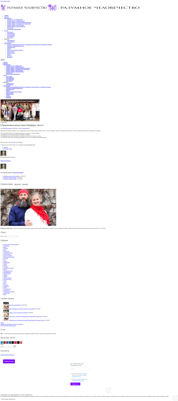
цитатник (5, 284)
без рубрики (6, 245)
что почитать (6, 290)
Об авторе (5, 147)
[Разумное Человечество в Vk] (7, 342)
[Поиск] (14, 346)
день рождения (6, 254)
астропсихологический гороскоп (11, 244)
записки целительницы (8, 257)
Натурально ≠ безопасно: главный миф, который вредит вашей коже (25, 316)
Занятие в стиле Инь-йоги (15, 305)
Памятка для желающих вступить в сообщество (12, 324)
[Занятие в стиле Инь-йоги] (6, 305)
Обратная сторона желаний (9, 177)
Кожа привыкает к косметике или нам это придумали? (22, 308)
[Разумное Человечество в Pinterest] (21, 342)
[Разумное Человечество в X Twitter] (18, 342)
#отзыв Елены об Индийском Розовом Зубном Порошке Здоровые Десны (26, 320)
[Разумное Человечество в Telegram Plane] (2, 342)
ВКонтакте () (18, 184)
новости (5, 264)
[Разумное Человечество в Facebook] (10, 342)
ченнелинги (6, 286)
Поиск (2, 344)
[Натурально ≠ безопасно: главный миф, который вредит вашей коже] (6, 316)
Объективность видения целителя (11, 176)
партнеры (5, 266)
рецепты (5, 275)
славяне (5, 276)
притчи (5, 269)
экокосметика (6, 293)
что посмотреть (7, 289)
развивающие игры (8, 270)
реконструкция (6, 273)
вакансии (5, 248)
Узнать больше (102, 228)
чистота (5, 287)
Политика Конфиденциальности (8, 325)
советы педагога (7, 279)
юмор (4, 294)
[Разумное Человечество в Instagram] (15, 342)
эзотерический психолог (9, 291)
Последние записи (7, 148)
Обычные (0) (25, 184)
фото (4, 283)
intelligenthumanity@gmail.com (8, 354)
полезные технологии (8, 268)
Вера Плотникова (7, 128)
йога (4, 259)
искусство (5, 258)
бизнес (5, 247)
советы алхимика (7, 277)
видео (20, 128)
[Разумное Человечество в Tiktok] (13, 342)
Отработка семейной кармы (10, 179)
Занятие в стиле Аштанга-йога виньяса (18, 312)
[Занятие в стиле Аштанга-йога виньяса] (6, 312)
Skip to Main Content (5, 1)
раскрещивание (7, 272)
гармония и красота (8, 252)
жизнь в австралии (7, 255)
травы (4, 280)
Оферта (2, 322)
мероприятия (25, 128)
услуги (5, 282)
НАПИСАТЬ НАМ (9, 361)
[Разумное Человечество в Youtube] (4, 342)
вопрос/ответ (6, 251)
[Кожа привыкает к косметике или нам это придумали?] (6, 308)
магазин (5, 261)
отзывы (5, 265)
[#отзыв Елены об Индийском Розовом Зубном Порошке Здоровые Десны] (6, 320)
